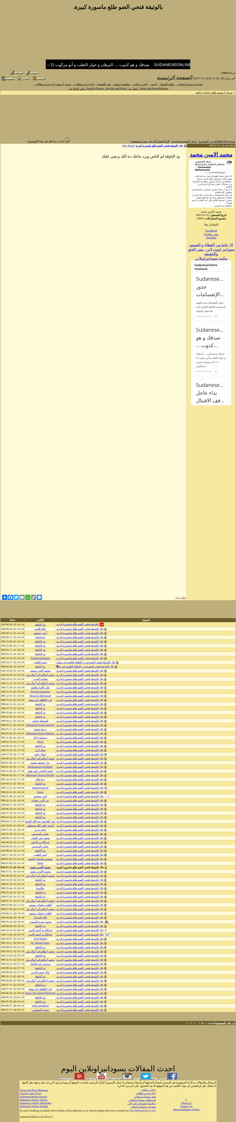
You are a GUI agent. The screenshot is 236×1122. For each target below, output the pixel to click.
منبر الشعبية (103, 84)
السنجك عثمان (40, 720)
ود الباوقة (40, 624)
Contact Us (186, 1106)
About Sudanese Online (186, 1109)
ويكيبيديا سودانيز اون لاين (141, 1103)
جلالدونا (40, 888)
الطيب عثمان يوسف (40, 905)
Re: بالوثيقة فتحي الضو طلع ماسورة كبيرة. (159, 145)
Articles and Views (115, 88)
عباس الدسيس (40, 833)
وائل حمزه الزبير (40, 972)
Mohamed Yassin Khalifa (40, 725)
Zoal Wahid (40, 938)
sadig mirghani (40, 1005)
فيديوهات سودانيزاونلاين (142, 1100)
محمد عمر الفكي (40, 838)
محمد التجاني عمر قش (40, 771)
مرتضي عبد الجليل (40, 964)
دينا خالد (40, 779)
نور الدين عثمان (40, 800)
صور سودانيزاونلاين (145, 1096)
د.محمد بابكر (40, 737)
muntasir (40, 637)
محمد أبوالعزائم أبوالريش (40, 674)
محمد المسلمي (40, 1010)
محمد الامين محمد (211, 154)
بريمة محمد (40, 729)
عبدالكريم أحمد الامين (40, 930)
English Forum (94, 88)
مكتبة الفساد (166, 84)
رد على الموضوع (225, 1023)
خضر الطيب (40, 662)
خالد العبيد (40, 628)
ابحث (153, 84)
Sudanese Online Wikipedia (35, 1103)
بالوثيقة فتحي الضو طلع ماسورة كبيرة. (77, 624)
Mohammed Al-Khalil (40, 766)
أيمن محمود (40, 633)
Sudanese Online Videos (34, 1099)
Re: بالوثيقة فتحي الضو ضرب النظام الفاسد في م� (85, 666)
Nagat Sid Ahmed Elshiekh (40, 993)
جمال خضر (40, 754)
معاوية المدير (40, 679)
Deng (40, 741)
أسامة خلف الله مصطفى (40, 825)
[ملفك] (8, 80)
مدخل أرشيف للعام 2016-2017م (214, 92)
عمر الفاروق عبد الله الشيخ (40, 821)
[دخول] (23, 80)
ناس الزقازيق (76, 88)
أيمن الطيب (40, 854)
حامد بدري (40, 829)
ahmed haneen (40, 787)
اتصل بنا (132, 88)
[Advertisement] (118, 36)
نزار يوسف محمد (40, 762)
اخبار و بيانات (139, 84)
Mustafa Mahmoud (40, 695)
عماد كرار (40, 750)
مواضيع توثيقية (121, 84)
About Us (186, 1103)
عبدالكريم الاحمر (40, 842)
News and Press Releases (153, 88)
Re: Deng (128, 145)
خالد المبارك (40, 917)
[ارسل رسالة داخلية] (39, 80)
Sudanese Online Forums (34, 1106)
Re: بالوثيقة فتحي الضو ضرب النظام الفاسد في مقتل (85, 662)
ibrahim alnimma (40, 658)
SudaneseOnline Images (33, 1096)
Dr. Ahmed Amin (40, 942)
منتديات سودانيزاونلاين (189, 84)
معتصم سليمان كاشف (40, 859)
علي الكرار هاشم (40, 687)
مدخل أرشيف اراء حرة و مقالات (52, 84)
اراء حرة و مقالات (83, 84)
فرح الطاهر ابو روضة (40, 700)
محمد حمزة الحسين (40, 921)
